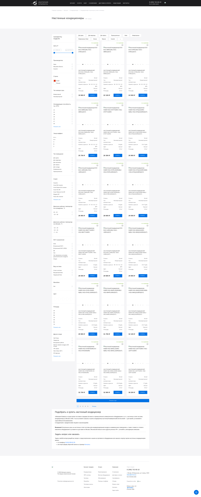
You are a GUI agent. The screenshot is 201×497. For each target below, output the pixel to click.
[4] (131, 487)
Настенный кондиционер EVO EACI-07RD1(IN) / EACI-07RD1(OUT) (137, 72)
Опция (55, 259)
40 (54, 319)
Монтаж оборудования (104, 475)
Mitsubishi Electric (58, 66)
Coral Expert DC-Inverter (60, 187)
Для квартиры (57, 160)
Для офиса (56, 164)
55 (54, 322)
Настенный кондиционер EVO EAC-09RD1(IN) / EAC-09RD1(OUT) (111, 72)
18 (54, 114)
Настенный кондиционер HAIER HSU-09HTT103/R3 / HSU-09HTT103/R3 (87, 252)
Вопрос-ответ (115, 484)
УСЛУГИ (79, 3)
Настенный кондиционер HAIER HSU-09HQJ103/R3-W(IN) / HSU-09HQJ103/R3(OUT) (138, 252)
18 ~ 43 (55, 212)
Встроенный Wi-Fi (58, 246)
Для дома (56, 157)
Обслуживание (102, 478)
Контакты (114, 487)
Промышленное (57, 171)
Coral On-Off (56, 189)
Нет (54, 252)
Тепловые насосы (88, 484)
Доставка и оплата (105, 3)
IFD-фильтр (56, 353)
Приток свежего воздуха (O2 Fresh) (61, 345)
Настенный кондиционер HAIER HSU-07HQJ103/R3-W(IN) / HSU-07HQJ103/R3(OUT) (138, 132)
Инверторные (135, 35)
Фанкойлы (86, 481)
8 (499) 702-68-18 (133, 469)
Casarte (55, 68)
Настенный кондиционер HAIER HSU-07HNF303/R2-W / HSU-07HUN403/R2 (86, 371)
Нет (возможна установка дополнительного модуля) (60, 256)
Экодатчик (56, 340)
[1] (127, 487)
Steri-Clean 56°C (57, 350)
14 (54, 112)
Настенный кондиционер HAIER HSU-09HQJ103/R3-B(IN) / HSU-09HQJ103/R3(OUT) (137, 312)
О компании (115, 472)
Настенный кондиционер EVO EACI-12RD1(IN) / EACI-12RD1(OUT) (111, 252)
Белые (95, 39)
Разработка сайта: (132, 481)
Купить (92, 95)
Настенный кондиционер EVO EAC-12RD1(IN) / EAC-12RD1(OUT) (86, 192)
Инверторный (57, 94)
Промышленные (115, 35)
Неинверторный (57, 96)
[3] (130, 487)
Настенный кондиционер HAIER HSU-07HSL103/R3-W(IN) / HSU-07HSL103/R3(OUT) (87, 312)
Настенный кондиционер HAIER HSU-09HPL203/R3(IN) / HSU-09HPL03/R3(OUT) (111, 312)
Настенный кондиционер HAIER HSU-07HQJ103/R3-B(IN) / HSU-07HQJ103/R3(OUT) (137, 192)
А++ (54, 139)
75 (54, 324)
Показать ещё (112, 400)
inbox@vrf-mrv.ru (131, 474)
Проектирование (102, 472)
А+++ (54, 137)
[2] (128, 487)
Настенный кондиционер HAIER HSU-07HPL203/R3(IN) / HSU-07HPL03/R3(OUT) (111, 192)
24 (54, 119)
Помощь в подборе (103, 481)
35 (54, 313)
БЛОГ (85, 3)
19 (54, 116)
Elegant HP (56, 194)
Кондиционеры (87, 472)
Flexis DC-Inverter (58, 196)
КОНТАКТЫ (126, 3)
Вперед (94, 406)
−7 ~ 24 (55, 232)
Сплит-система (57, 270)
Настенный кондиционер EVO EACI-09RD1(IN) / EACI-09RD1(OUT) (86, 132)
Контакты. (87, 444)
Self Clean (56, 338)
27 (54, 121)
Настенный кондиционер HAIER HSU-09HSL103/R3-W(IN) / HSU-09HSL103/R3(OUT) (112, 371)
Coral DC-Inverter (58, 185)
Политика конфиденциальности (65, 481)
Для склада (56, 167)
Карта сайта (115, 490)
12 (54, 110)
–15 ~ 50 (55, 214)
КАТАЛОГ (72, 3)
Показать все (57, 126)
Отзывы (114, 481)
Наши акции (117, 3)
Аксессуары (87, 487)
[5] (132, 487)
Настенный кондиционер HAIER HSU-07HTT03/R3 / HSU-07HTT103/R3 (112, 132)
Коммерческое (57, 169)
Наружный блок (57, 274)
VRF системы (87, 475)
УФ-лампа (56, 348)
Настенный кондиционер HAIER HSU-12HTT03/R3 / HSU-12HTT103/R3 (137, 371)
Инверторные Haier (83, 39)
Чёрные (104, 39)
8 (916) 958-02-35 (70, 442)
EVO (54, 243)
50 (54, 315)
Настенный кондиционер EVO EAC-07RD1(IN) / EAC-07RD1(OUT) (86, 72)
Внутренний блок (58, 272)
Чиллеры (86, 478)
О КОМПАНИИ (93, 3)
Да (54, 250)
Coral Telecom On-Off (59, 192)
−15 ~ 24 (55, 227)
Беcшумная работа (58, 342)
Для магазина (57, 162)
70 (54, 317)
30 (54, 123)
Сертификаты (116, 478)
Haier (54, 64)
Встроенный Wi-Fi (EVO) (60, 248)
